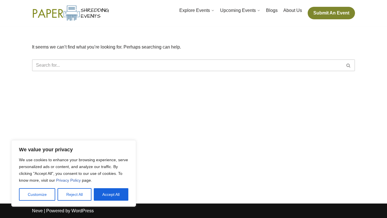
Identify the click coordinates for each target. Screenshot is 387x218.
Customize (37, 194)
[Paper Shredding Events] (71, 13)
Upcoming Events (238, 10)
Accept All (111, 194)
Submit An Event (331, 13)
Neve (37, 210)
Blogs (272, 10)
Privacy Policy (68, 180)
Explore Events (194, 10)
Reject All (74, 194)
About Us (292, 10)
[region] (73, 173)
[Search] (348, 65)
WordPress (82, 210)
